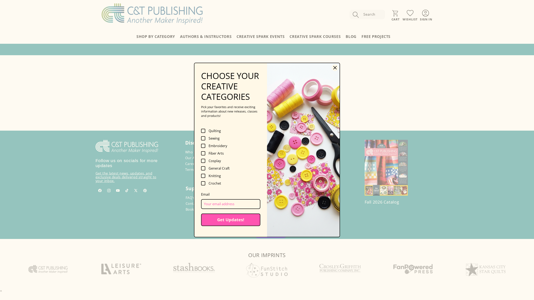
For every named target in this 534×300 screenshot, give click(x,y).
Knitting (215, 176)
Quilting (215, 131)
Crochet (215, 183)
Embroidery (218, 146)
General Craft (219, 168)
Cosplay (215, 161)
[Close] (335, 68)
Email (205, 194)
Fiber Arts (216, 153)
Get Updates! (230, 219)
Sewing (214, 138)
